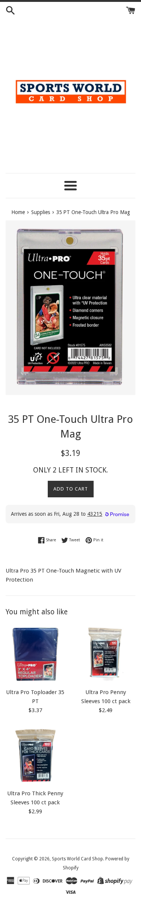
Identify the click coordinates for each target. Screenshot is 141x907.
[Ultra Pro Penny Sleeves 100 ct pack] (106, 654)
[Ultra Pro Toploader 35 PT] (35, 654)
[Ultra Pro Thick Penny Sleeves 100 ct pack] (35, 755)
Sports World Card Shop (77, 858)
